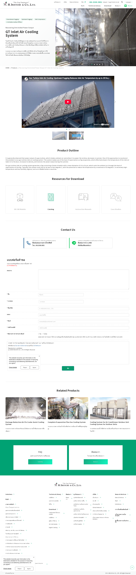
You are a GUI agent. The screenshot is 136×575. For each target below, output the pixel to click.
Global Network (97, 507)
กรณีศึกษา (51, 497)
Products (14, 67)
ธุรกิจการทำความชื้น (79, 501)
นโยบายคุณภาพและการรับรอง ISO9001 (101, 518)
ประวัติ (94, 501)
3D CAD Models (53, 524)
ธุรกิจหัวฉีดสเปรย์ (78, 497)
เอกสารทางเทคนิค (54, 501)
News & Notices (74, 2)
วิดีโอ (50, 504)
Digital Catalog (53, 527)
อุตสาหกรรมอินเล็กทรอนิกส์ (13, 510)
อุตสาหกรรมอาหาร (11, 513)
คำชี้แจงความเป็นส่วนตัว (122, 521)
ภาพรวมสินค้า (10, 504)
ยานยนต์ (8, 527)
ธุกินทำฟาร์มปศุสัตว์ (79, 517)
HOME (8, 67)
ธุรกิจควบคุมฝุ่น (78, 524)
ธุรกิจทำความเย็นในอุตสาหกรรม (79, 510)
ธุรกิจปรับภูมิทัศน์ (78, 520)
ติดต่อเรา (95, 462)
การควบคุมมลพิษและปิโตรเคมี (14, 520)
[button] (91, 64)
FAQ (82, 2)
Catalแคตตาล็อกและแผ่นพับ (54, 513)
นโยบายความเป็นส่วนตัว (120, 515)
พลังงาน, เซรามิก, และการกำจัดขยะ (15, 530)
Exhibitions (118, 504)
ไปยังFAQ (40, 462)
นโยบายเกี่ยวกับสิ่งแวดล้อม (100, 511)
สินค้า (7, 499)
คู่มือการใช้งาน (53, 521)
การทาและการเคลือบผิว (12, 550)
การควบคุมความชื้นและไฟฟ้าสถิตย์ (15, 540)
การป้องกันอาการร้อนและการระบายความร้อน (18, 543)
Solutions (9, 494)
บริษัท (65, 2)
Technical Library (55, 494)
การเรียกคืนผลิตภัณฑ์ (121, 509)
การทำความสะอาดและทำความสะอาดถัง (16, 546)
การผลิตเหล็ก (9, 523)
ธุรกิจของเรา (57, 2)
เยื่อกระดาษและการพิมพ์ (12, 517)
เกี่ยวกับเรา (96, 497)
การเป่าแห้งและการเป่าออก (13, 553)
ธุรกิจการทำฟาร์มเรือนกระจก (81, 514)
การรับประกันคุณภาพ (98, 514)
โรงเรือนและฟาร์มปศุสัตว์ (12, 533)
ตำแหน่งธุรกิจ (96, 504)
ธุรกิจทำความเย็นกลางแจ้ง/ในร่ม (81, 505)
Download (52, 509)
